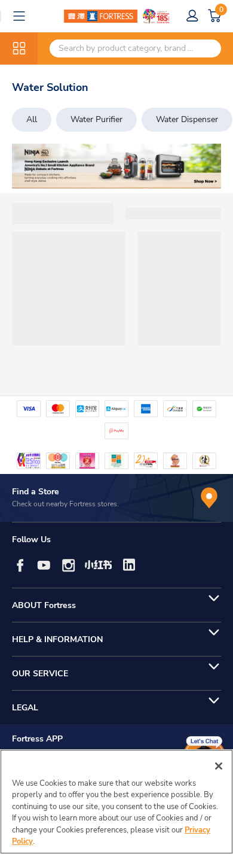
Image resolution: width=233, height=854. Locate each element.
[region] (116, 801)
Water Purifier (96, 119)
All (31, 119)
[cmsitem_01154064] (116, 166)
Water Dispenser (187, 119)
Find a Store (35, 491)
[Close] (219, 766)
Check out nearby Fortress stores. (65, 504)
